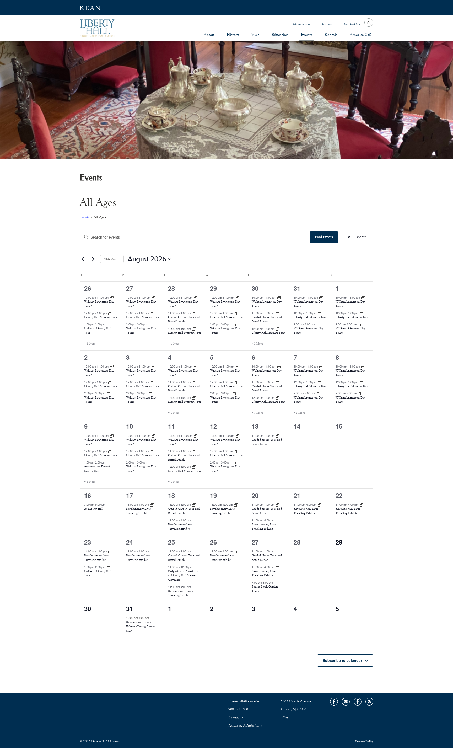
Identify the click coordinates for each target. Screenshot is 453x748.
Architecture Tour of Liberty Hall (97, 468)
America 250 (360, 34)
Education (280, 34)
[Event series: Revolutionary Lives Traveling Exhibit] (152, 504)
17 (129, 495)
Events (306, 34)
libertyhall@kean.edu (243, 701)
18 (171, 495)
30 (255, 288)
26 (87, 288)
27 (129, 288)
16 (87, 495)
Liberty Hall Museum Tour (100, 317)
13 (255, 426)
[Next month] (93, 259)
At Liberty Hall (93, 509)
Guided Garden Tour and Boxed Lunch (184, 319)
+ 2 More (257, 343)
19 (213, 495)
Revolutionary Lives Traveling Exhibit (138, 511)
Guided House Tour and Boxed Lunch (267, 319)
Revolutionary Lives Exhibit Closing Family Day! (140, 626)
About (209, 34)
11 (171, 426)
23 (87, 541)
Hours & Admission (243, 725)
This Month (112, 259)
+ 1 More (89, 343)
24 (129, 541)
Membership (301, 24)
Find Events (324, 237)
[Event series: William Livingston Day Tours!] (112, 297)
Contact (234, 717)
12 (213, 426)
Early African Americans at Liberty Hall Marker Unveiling (183, 575)
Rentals (331, 34)
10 (129, 426)
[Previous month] (83, 259)
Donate (327, 24)
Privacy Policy (364, 741)
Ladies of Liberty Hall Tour (97, 573)
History (233, 34)
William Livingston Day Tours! (99, 303)
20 (255, 495)
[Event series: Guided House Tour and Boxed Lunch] (277, 313)
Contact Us (352, 24)
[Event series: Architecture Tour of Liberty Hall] (108, 462)
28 (171, 288)
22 (339, 495)
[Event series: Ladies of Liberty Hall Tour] (108, 324)
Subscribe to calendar (342, 660)
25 (171, 541)
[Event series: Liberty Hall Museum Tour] (110, 313)
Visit (255, 34)
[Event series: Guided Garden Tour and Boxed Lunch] (194, 313)
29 (213, 288)
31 (297, 288)
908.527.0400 (238, 709)
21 (297, 495)
